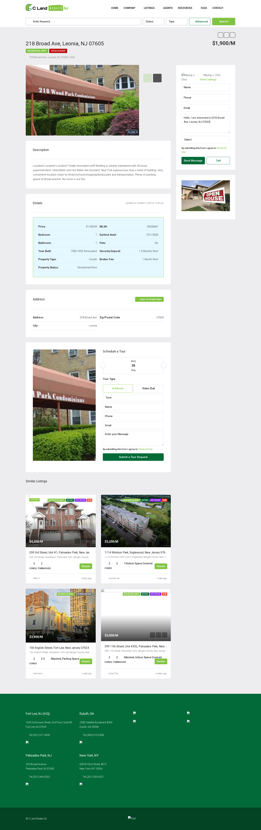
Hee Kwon (37, 673)
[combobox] (153, 21)
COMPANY (129, 8)
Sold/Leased (58, 51)
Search (223, 21)
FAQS (204, 8)
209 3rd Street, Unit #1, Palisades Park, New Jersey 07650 (66, 552)
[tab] (147, 78)
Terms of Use (145, 449)
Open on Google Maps (150, 299)
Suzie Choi (113, 673)
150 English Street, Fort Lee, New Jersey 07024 (59, 647)
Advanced (201, 21)
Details (85, 566)
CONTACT (217, 8)
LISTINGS (149, 8)
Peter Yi (36, 578)
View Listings (208, 79)
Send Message (193, 160)
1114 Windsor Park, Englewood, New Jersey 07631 (136, 552)
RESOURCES (185, 8)
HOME (114, 8)
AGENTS (168, 8)
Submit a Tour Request (133, 457)
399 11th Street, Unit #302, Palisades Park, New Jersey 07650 (144, 646)
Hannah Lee (113, 578)
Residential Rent (37, 51)
